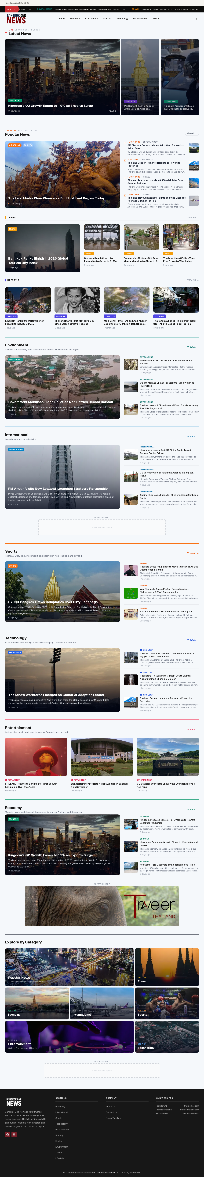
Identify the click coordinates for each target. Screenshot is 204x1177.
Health (58, 1141)
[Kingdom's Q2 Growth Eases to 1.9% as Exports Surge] (62, 77)
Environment (61, 1146)
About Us (110, 1106)
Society (59, 1135)
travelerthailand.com (189, 1110)
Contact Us (111, 1112)
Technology (121, 18)
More (156, 18)
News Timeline (113, 1118)
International (91, 18)
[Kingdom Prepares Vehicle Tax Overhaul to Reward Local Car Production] (180, 77)
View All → (192, 133)
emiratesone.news (190, 1113)
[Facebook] (7, 1134)
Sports (107, 18)
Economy (75, 18)
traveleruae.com (191, 1106)
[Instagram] (14, 1134)
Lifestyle (59, 1158)
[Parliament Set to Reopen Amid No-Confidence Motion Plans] (140, 77)
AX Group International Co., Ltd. (108, 1172)
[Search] (196, 19)
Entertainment (141, 18)
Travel (58, 1152)
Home (62, 18)
